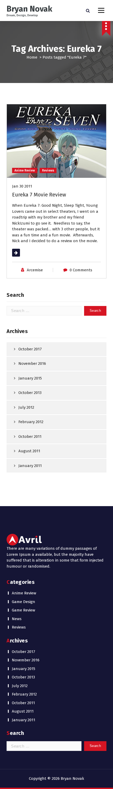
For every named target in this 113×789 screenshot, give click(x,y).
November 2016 (32, 363)
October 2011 (30, 436)
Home (32, 57)
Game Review (23, 610)
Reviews (48, 170)
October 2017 (30, 349)
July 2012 (26, 407)
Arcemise (35, 270)
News (17, 618)
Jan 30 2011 (22, 186)
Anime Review (24, 170)
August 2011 (29, 451)
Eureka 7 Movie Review (39, 194)
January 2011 (30, 465)
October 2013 (30, 392)
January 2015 (30, 378)
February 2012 (30, 421)
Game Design (23, 601)
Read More (22, 252)
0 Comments (81, 270)
